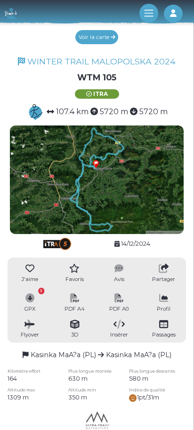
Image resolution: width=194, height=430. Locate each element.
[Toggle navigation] (148, 13)
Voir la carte (95, 37)
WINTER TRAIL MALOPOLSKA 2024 (100, 61)
